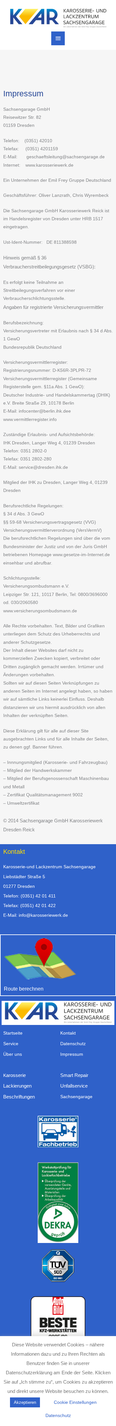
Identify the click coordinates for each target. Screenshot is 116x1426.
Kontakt (68, 1033)
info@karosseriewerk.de (43, 915)
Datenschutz (73, 1043)
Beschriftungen (19, 1096)
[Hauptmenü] (58, 38)
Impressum (71, 1054)
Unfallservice (74, 1086)
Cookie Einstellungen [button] (75, 1402)
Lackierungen (17, 1086)
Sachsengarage (76, 1096)
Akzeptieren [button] (25, 1402)
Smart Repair (74, 1075)
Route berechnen (24, 989)
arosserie (16, 1075)
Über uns (12, 1054)
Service (10, 1043)
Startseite (13, 1033)
